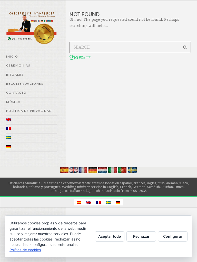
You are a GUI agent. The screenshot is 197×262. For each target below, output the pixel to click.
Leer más (78, 57)
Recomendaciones (24, 83)
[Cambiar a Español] (79, 202)
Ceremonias (18, 65)
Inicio (12, 56)
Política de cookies (25, 250)
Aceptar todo (109, 236)
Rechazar (141, 236)
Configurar (172, 236)
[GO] (185, 47)
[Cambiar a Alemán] (31, 147)
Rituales (14, 75)
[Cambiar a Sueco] (31, 138)
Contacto (16, 92)
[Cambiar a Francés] (31, 129)
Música (13, 102)
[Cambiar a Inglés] (31, 120)
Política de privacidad (29, 111)
